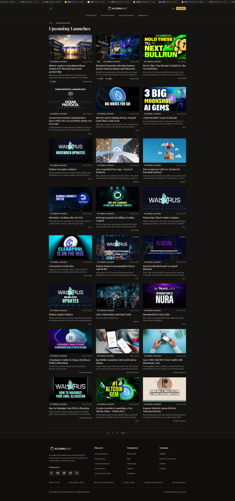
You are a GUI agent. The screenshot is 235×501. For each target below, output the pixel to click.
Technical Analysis (126, 15)
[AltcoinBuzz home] (117, 8)
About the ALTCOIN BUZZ (104, 482)
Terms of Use (54, 482)
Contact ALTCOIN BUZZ (153, 482)
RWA (98, 62)
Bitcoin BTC (131, 454)
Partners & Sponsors (167, 459)
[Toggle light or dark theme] (173, 8)
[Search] (51, 8)
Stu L (90, 134)
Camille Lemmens (132, 372)
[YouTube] (57, 473)
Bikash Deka (87, 82)
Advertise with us (179, 482)
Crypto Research (107, 15)
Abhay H (136, 182)
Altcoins (130, 468)
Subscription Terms (76, 482)
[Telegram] (64, 473)
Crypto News (91, 15)
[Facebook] (70, 473)
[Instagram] (76, 473)
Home (51, 23)
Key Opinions (100, 468)
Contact (162, 468)
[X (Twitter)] (51, 473)
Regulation (131, 473)
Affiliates (162, 454)
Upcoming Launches (58, 62)
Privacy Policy (129, 482)
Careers (162, 464)
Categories (142, 15)
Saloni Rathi (182, 78)
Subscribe (181, 8)
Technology (131, 464)
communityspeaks (85, 372)
